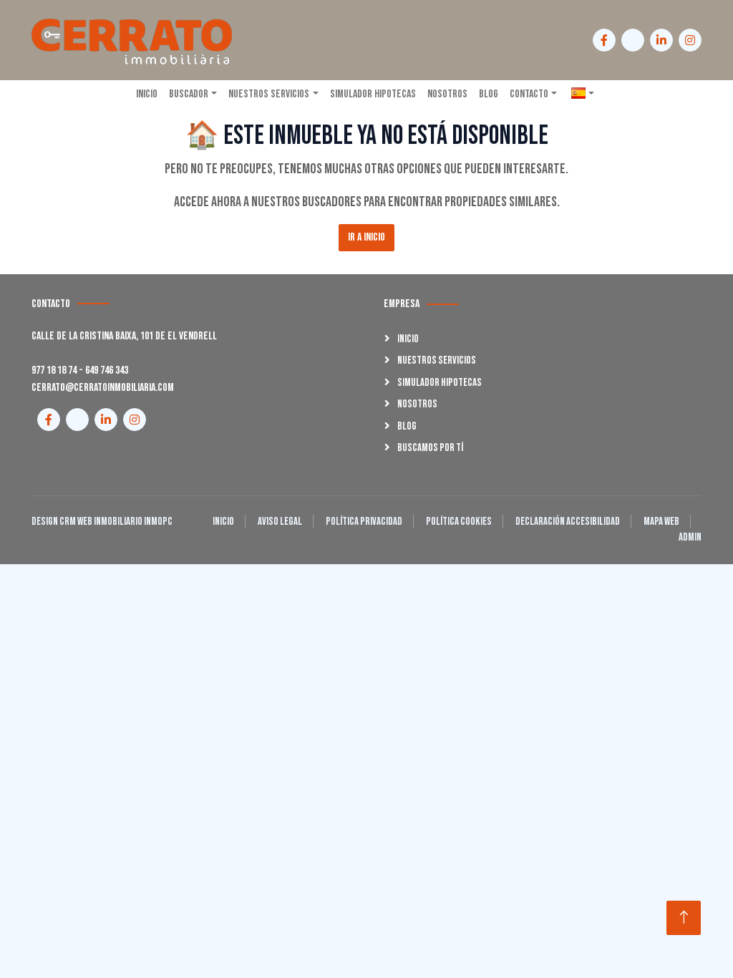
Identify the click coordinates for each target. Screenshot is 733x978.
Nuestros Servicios (436, 360)
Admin (690, 537)
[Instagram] (690, 40)
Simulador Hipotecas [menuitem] (373, 94)
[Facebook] (604, 40)
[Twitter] (632, 40)
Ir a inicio (366, 237)
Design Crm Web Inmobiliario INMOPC (102, 521)
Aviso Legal (280, 521)
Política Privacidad (364, 521)
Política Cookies (459, 521)
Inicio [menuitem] (146, 94)
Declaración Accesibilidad (567, 521)
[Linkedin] (661, 40)
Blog (407, 426)
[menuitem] (582, 94)
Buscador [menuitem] (188, 94)
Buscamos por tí (430, 448)
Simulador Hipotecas (439, 382)
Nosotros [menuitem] (447, 94)
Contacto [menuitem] (529, 94)
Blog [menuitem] (488, 94)
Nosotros (417, 404)
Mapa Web (661, 521)
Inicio (408, 339)
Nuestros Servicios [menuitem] (268, 94)
